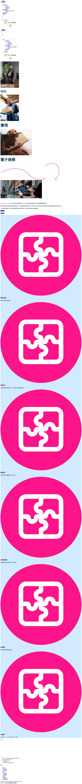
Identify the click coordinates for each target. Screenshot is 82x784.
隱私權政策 (5, 779)
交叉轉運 (5, 773)
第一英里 (5, 770)
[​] (10, 27)
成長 (4, 776)
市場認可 (5, 774)
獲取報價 (2, 213)
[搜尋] (12, 739)
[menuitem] (5, 4)
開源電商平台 (11, 782)
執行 (4, 772)
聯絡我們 (2, 210)
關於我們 (5, 769)
